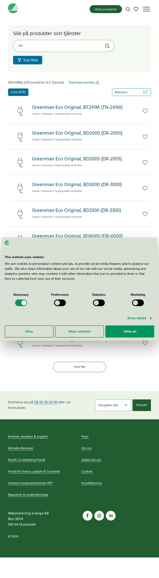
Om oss (86, 448)
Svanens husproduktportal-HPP (30, 483)
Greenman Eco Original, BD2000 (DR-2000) (77, 133)
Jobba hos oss (91, 460)
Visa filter (30, 60)
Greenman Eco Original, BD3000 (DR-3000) (77, 185)
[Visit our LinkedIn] (111, 516)
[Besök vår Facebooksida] (88, 516)
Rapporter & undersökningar (28, 495)
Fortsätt (141, 405)
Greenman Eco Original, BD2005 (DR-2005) (77, 159)
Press (85, 436)
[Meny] (146, 9)
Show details (136, 318)
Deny (29, 331)
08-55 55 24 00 (46, 402)
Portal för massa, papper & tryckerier (34, 471)
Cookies (87, 471)
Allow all (130, 331)
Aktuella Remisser (20, 448)
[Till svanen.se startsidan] (13, 9)
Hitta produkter (106, 9)
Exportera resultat (81, 82)
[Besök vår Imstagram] (99, 516)
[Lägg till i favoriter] (145, 111)
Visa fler (79, 367)
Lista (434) (18, 92)
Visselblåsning (91, 483)
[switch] (60, 302)
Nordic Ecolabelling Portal (26, 460)
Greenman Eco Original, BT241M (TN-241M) (77, 108)
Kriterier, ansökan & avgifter (28, 436)
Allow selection (79, 331)
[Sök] (127, 9)
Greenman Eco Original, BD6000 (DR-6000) (77, 236)
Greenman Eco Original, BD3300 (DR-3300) (76, 211)
